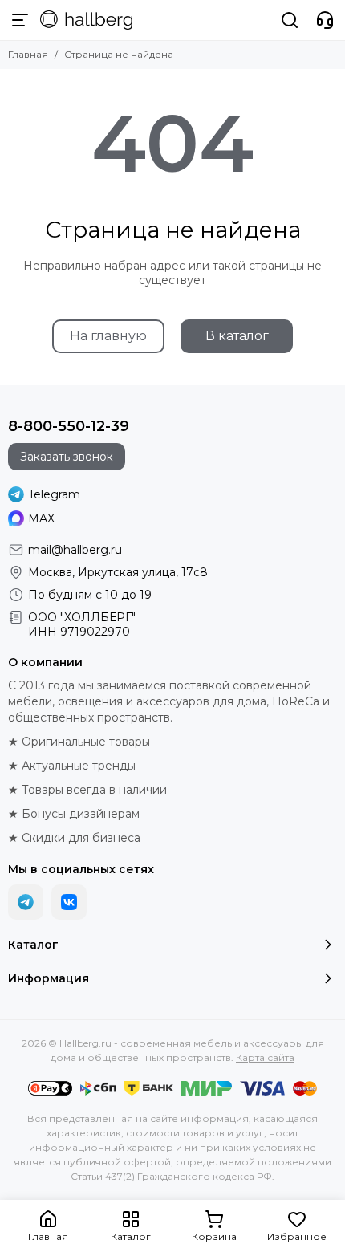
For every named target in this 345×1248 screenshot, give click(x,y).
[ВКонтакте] (69, 902)
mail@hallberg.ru (75, 550)
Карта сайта (265, 1057)
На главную (108, 336)
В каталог (237, 336)
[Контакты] (325, 20)
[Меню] (20, 20)
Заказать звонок (66, 456)
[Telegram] (25, 902)
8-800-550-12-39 (68, 426)
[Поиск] (289, 20)
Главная (28, 54)
